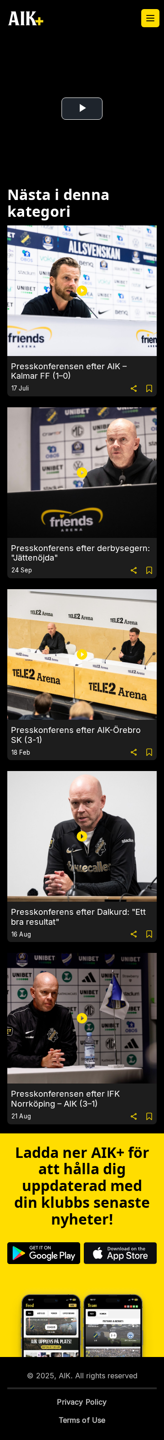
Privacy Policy (82, 1401)
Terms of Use (82, 1420)
